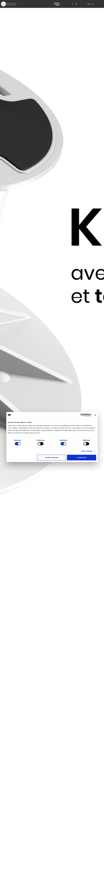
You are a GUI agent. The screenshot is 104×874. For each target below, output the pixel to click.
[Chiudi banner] (95, 415)
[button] (72, 4)
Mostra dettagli (86, 451)
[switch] (40, 443)
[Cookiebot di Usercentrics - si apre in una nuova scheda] (82, 414)
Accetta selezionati (51, 457)
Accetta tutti (81, 457)
